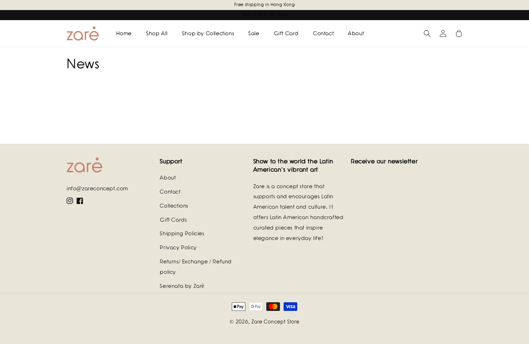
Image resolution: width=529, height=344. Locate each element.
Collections (174, 206)
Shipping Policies (182, 233)
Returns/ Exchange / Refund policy (196, 267)
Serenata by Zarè (182, 286)
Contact (170, 192)
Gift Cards (173, 220)
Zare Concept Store (275, 322)
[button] (427, 33)
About (168, 178)
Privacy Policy (178, 247)
